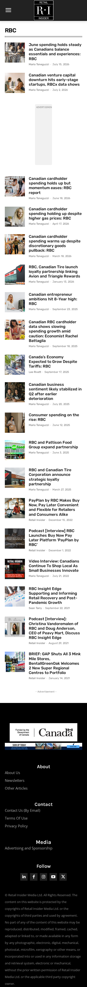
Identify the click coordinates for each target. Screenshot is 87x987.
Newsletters (14, 780)
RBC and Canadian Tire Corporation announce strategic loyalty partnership (50, 477)
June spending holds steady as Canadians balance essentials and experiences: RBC (55, 51)
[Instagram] (43, 877)
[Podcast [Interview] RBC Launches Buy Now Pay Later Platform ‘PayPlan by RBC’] (15, 538)
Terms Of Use (16, 818)
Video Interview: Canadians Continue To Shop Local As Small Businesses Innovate (54, 566)
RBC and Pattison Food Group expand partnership (53, 444)
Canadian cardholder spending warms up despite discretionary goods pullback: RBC (54, 243)
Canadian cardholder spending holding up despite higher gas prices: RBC (55, 214)
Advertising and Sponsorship (28, 848)
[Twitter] (63, 877)
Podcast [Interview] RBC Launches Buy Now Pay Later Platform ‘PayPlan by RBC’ (54, 537)
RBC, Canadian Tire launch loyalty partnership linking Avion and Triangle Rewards (54, 271)
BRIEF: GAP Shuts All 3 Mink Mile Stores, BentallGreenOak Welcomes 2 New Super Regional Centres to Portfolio (55, 663)
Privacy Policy (16, 825)
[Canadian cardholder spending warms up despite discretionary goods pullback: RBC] (15, 244)
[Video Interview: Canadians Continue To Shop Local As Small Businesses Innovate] (15, 569)
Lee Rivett (35, 372)
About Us (12, 772)
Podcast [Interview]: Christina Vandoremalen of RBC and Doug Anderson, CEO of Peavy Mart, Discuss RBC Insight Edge (54, 628)
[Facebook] (33, 877)
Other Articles (16, 788)
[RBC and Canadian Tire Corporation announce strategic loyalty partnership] (15, 478)
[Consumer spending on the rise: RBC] (15, 423)
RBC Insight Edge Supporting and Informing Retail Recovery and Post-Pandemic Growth (53, 595)
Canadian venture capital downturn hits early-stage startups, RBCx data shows (54, 80)
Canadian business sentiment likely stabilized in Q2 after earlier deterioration (55, 391)
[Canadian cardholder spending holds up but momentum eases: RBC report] (15, 186)
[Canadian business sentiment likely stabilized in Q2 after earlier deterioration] (15, 392)
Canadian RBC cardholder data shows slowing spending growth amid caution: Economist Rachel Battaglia (53, 331)
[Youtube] (53, 877)
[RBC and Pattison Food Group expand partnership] (15, 450)
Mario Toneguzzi (39, 64)
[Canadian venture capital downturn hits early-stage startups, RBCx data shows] (15, 83)
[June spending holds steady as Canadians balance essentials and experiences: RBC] (15, 52)
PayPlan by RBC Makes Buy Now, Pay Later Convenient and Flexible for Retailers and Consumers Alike (54, 507)
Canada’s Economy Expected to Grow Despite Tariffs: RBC (53, 362)
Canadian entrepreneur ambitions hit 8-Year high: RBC (53, 299)
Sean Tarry (35, 608)
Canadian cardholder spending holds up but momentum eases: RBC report (50, 185)
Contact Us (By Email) (22, 810)
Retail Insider (37, 520)
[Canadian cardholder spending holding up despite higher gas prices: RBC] (15, 217)
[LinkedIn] (24, 877)
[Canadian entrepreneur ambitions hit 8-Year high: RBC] (15, 302)
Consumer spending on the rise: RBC (54, 417)
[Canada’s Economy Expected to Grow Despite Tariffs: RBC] (15, 365)
